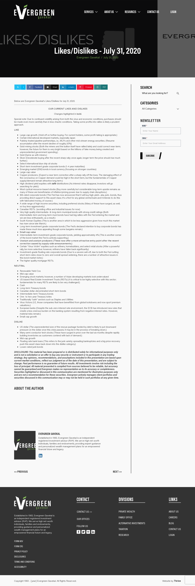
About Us (174, 511)
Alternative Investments (132, 523)
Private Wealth (127, 511)
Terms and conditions (24, 561)
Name (144, 126)
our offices (83, 519)
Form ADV (18, 541)
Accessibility (20, 566)
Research (124, 535)
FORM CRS (18, 546)
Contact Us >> (84, 511)
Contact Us (153, 12)
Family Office (125, 517)
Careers (173, 517)
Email (144, 138)
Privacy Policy (21, 551)
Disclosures (20, 556)
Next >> (117, 471)
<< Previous (21, 471)
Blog (171, 523)
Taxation (123, 529)
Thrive (177, 581)
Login (173, 12)
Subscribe (150, 155)
